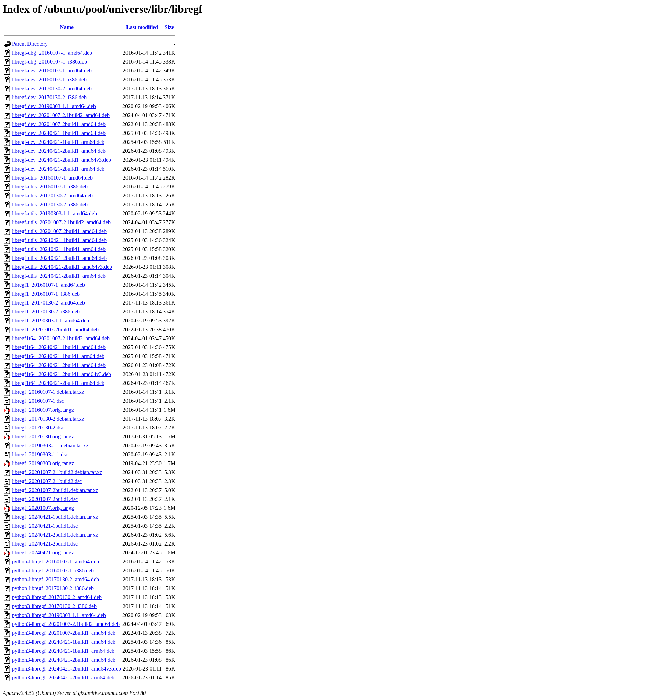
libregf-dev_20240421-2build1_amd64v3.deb (61, 160)
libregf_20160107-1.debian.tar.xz (48, 392)
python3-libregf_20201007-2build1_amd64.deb (64, 633)
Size (169, 27)
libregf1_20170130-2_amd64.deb (48, 303)
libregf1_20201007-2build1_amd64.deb (55, 329)
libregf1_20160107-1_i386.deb (46, 294)
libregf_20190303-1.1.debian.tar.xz (50, 445)
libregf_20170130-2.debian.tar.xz (48, 419)
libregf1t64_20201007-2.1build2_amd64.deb (61, 338)
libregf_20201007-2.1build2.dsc (47, 481)
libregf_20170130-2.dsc (38, 428)
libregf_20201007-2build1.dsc (45, 499)
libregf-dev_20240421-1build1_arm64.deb (58, 142)
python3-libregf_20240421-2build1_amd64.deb (64, 660)
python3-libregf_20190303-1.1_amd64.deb (59, 615)
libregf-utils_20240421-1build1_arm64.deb (59, 249)
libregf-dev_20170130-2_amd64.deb (52, 88)
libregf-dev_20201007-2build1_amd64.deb (59, 124)
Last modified (142, 27)
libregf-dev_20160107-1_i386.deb (49, 79)
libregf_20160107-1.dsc (38, 401)
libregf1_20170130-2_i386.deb (46, 311)
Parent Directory (30, 44)
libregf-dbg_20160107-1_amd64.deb (52, 53)
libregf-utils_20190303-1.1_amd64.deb (54, 213)
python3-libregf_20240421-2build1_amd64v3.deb (66, 669)
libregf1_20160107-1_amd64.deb (48, 285)
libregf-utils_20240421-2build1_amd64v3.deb (62, 267)
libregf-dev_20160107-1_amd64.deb (52, 70)
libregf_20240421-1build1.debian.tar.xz (55, 517)
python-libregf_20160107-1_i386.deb (53, 570)
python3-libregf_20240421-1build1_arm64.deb (63, 651)
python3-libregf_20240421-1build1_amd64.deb (64, 642)
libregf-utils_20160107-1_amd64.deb (52, 178)
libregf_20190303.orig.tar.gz (43, 463)
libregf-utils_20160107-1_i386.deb (50, 187)
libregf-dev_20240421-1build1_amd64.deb (59, 133)
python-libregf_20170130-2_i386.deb (53, 588)
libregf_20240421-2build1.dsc (45, 544)
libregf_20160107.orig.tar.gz (43, 410)
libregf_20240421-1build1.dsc (45, 526)
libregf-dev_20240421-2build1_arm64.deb (58, 169)
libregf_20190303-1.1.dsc (40, 454)
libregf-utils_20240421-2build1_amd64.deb (59, 258)
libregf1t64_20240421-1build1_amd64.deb (59, 347)
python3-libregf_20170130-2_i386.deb (54, 606)
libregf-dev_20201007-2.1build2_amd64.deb (61, 115)
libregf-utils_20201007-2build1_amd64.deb (59, 231)
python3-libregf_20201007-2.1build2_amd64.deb (66, 624)
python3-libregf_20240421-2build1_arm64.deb (63, 677)
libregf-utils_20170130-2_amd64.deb (52, 195)
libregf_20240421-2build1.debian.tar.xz (55, 535)
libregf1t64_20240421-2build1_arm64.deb (58, 383)
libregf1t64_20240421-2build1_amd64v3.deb (61, 374)
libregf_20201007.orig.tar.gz (43, 508)
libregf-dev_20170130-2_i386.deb (49, 97)
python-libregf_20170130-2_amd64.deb (55, 579)
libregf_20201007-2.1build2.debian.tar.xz (57, 472)
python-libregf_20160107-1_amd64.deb (55, 561)
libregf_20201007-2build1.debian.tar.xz (55, 490)
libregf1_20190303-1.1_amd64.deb (50, 320)
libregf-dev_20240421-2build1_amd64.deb (59, 151)
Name (67, 27)
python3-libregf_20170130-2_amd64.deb (57, 597)
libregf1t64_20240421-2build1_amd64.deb (59, 365)
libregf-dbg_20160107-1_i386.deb (49, 62)
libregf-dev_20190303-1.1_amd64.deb (54, 106)
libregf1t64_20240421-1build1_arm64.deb (58, 356)
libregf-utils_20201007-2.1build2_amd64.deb (61, 222)
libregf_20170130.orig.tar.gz (43, 436)
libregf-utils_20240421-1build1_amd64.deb (59, 240)
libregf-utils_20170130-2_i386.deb (50, 204)
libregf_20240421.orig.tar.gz (43, 552)
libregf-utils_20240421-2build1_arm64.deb (59, 276)
